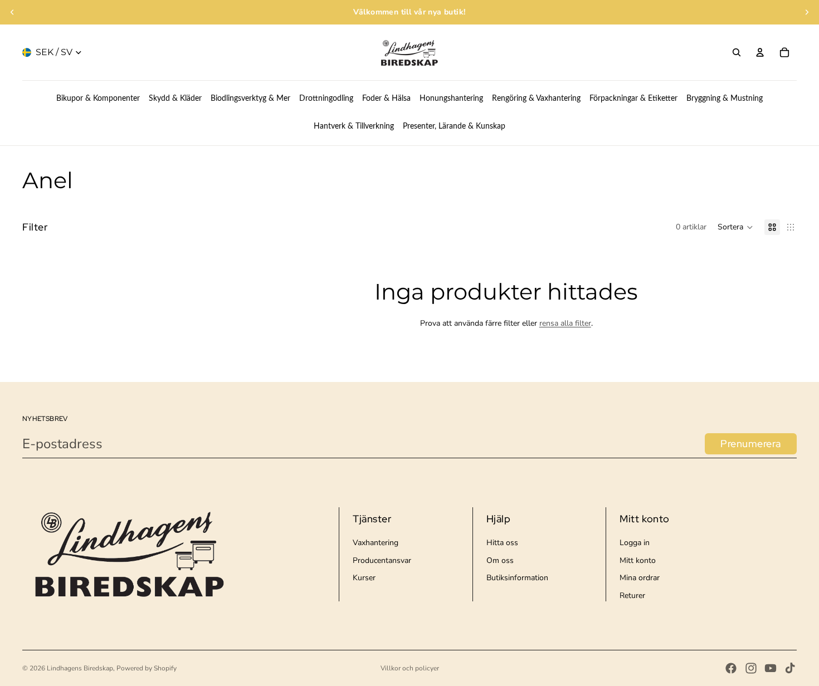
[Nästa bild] (806, 12)
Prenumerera (750, 443)
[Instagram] (751, 668)
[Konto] (760, 52)
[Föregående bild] (12, 12)
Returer (632, 595)
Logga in (635, 542)
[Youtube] (770, 668)
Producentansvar (382, 560)
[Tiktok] (790, 668)
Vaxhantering (375, 542)
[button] (735, 227)
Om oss (500, 560)
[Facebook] (731, 668)
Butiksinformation (517, 577)
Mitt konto (638, 560)
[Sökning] (736, 52)
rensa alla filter (565, 323)
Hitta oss (502, 542)
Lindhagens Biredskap (80, 668)
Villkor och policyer (410, 668)
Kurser (364, 577)
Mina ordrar (640, 577)
